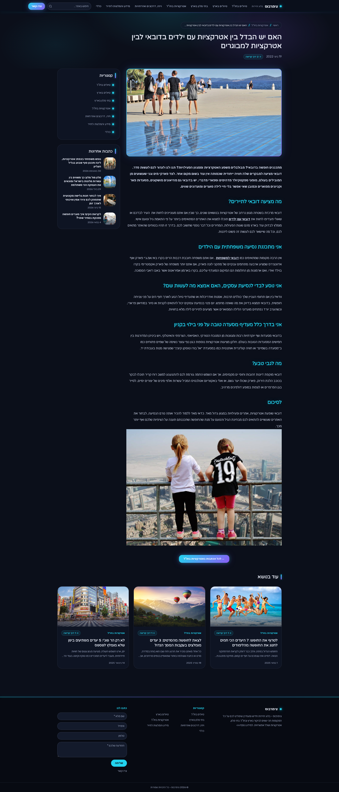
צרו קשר (36, 6)
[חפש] (50, 6)
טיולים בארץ (220, 6)
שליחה (119, 763)
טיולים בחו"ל (239, 6)
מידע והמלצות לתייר (118, 6)
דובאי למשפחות (227, 258)
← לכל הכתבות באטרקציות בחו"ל (204, 558)
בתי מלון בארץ (199, 6)
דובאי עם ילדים (239, 219)
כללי (98, 6)
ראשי (275, 25)
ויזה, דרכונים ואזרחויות (148, 6)
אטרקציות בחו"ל (176, 6)
